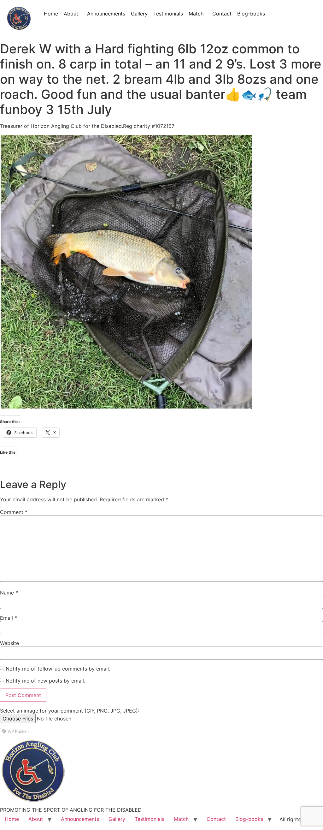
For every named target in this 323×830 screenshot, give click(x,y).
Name (9, 592)
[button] (72, 13)
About (71, 13)
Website (9, 643)
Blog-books (251, 13)
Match (196, 13)
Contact (222, 13)
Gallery (139, 13)
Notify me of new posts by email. (45, 680)
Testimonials (168, 13)
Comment (13, 512)
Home (51, 13)
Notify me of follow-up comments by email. (58, 668)
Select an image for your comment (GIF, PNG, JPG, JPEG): (69, 710)
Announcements (106, 13)
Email (8, 617)
